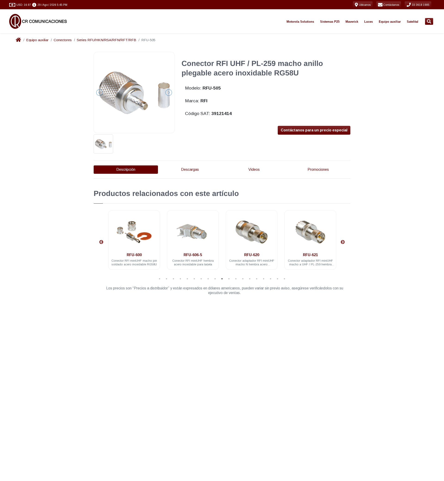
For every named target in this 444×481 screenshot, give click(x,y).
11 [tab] (229, 278)
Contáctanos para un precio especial (314, 130)
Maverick (351, 21)
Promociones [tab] (318, 169)
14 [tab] (249, 278)
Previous (101, 242)
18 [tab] (277, 278)
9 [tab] (215, 278)
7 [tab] (201, 278)
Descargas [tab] (190, 169)
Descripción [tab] (125, 169)
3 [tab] (173, 278)
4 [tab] (180, 278)
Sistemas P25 (329, 21)
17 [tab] (270, 278)
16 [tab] (263, 278)
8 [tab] (208, 278)
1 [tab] (159, 278)
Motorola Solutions (300, 21)
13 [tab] (242, 278)
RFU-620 (251, 255)
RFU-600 (134, 255)
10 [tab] (222, 278)
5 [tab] (187, 278)
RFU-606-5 (193, 255)
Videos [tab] (254, 169)
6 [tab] (194, 278)
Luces (368, 21)
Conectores (63, 40)
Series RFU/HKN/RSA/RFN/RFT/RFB (106, 40)
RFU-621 (310, 255)
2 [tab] (166, 278)
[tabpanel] (134, 242)
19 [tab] (284, 278)
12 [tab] (236, 278)
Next (342, 242)
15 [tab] (256, 278)
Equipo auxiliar (390, 21)
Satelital (412, 21)
